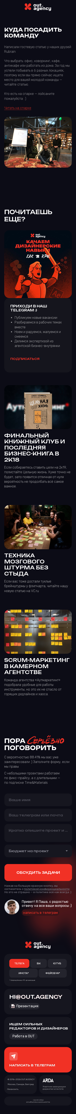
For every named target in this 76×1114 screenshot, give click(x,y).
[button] (13, 1089)
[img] (38, 7)
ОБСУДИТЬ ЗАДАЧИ (38, 872)
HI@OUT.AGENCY (35, 997)
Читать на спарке (17, 108)
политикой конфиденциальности (46, 889)
